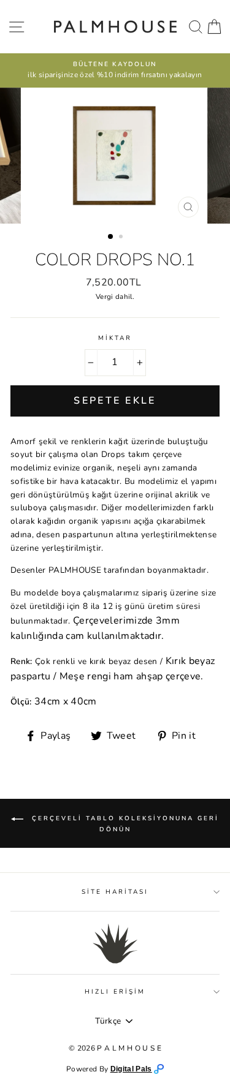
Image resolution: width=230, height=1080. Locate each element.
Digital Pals (131, 1069)
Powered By (88, 1069)
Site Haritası (115, 892)
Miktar (115, 338)
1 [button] (111, 237)
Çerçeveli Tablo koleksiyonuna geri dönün (123, 824)
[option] (115, 70)
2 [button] (122, 238)
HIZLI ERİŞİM (115, 991)
